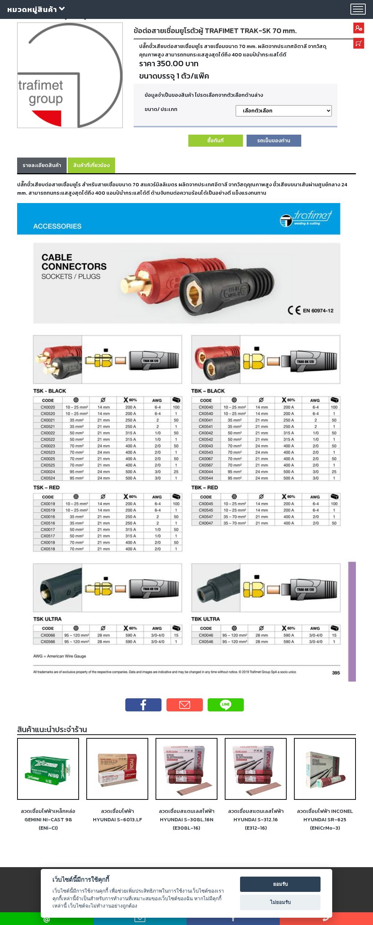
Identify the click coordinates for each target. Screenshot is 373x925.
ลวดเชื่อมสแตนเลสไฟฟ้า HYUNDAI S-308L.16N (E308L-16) (187, 819)
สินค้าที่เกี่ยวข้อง (91, 165)
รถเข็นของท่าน (273, 140)
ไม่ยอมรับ (280, 902)
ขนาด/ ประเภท (161, 109)
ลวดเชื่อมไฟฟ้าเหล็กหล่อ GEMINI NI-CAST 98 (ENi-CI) (48, 819)
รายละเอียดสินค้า (42, 165)
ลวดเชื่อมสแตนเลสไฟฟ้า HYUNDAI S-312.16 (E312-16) (256, 819)
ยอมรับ (280, 884)
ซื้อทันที (215, 140)
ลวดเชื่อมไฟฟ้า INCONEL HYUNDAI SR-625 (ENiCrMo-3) (325, 819)
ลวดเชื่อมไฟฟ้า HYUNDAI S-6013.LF (117, 815)
